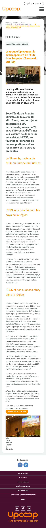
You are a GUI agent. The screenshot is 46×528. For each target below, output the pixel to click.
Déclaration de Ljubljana (17, 411)
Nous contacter (23, 473)
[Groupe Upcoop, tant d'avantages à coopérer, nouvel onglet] (23, 517)
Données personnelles (23, 486)
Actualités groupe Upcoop (17, 44)
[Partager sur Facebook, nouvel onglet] (20, 464)
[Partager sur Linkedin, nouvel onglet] (25, 464)
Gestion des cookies (23, 490)
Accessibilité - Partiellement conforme (23, 494)
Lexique (23, 499)
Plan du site (23, 477)
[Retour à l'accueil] (11, 9)
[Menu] (41, 9)
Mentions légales (23, 482)
